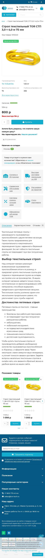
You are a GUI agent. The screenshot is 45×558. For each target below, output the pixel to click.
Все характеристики (10, 95)
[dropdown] (3, 2)
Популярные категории (15, 482)
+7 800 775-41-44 (26, 7)
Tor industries (8, 84)
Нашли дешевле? (29, 134)
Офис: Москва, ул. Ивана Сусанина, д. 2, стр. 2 (23, 507)
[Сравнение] (29, 2)
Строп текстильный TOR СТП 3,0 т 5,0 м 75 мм (11, 401)
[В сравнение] (19, 379)
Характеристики (22, 225)
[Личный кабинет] (41, 2)
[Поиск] (40, 15)
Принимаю (38, 554)
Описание (7, 225)
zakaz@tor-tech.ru (26, 10)
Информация (9, 469)
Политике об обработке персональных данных (19, 550)
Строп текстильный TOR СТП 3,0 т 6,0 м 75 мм (32, 401)
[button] (3, 401)
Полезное (7, 475)
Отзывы (38, 225)
